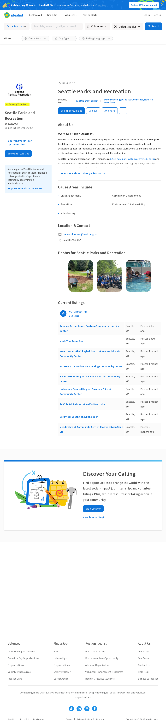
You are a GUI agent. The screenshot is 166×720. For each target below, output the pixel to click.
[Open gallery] (80, 276)
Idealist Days (15, 679)
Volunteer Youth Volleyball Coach (79, 417)
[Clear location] (106, 26)
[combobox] (57, 26)
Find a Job (52, 15)
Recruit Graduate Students (100, 679)
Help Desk (143, 672)
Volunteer (70, 15)
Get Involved (35, 15)
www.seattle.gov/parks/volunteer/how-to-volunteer (129, 101)
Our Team (143, 658)
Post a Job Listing (95, 651)
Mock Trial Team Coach (73, 341)
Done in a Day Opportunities (23, 658)
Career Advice (61, 679)
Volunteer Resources (19, 672)
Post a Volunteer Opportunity (101, 658)
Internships (60, 658)
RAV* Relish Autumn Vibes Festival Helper (83, 404)
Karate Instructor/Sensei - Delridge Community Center (91, 366)
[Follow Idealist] (71, 708)
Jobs (56, 651)
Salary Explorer (62, 672)
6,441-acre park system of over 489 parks (132, 159)
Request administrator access (25, 188)
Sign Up (157, 15)
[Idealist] (13, 15)
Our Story (143, 651)
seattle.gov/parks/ (87, 101)
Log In (146, 15)
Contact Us (144, 665)
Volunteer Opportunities (21, 651)
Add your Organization (97, 665)
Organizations (16, 665)
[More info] (97, 27)
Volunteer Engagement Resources (104, 672)
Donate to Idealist (148, 679)
